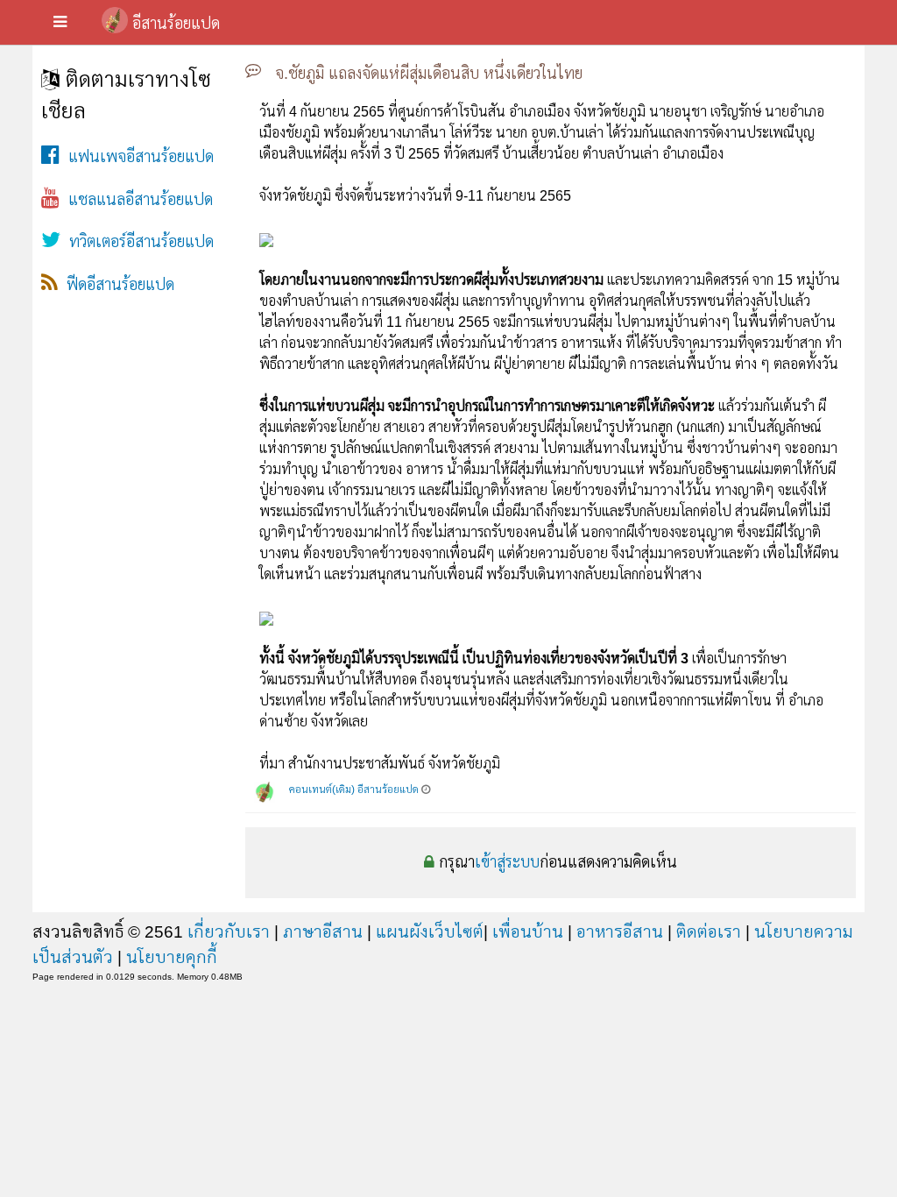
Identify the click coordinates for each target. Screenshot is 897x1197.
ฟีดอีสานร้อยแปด (116, 285)
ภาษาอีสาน (323, 931)
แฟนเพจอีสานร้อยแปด (137, 157)
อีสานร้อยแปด (176, 23)
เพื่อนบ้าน (527, 931)
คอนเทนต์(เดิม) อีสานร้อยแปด (354, 789)
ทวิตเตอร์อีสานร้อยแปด (137, 242)
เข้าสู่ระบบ (507, 862)
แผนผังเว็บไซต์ (430, 931)
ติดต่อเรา (708, 931)
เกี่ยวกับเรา (228, 931)
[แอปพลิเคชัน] (60, 22)
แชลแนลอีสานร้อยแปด (136, 200)
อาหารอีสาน (619, 931)
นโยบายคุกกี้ (171, 957)
